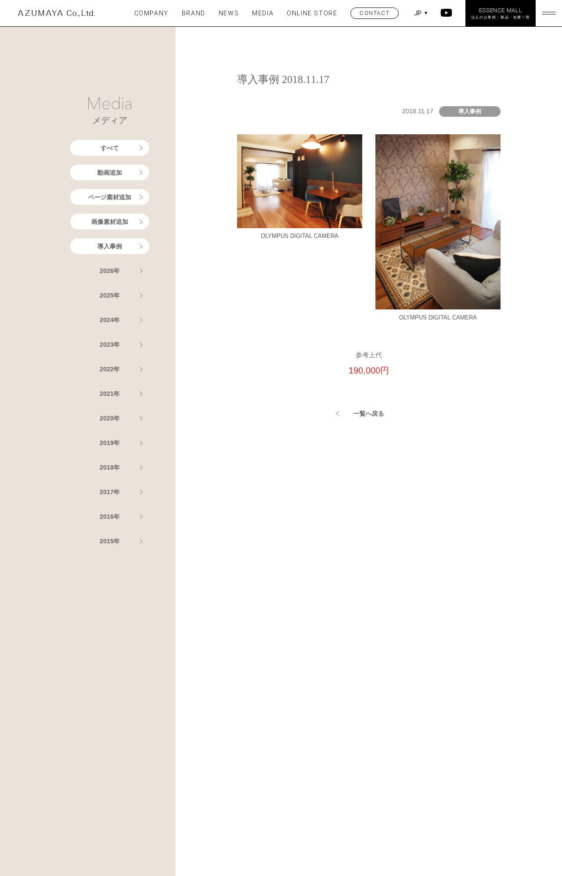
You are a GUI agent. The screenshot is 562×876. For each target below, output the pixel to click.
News (229, 13)
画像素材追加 (109, 221)
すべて (110, 147)
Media (263, 13)
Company (151, 13)
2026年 (110, 270)
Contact (374, 13)
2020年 (110, 418)
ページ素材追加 (109, 197)
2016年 (110, 516)
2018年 (110, 467)
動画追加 (109, 172)
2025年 (110, 295)
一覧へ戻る (368, 413)
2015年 (110, 541)
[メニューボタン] (549, 13)
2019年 (110, 442)
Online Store (312, 13)
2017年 (110, 491)
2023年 (110, 344)
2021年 (110, 393)
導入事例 (109, 246)
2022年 (110, 369)
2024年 (110, 319)
